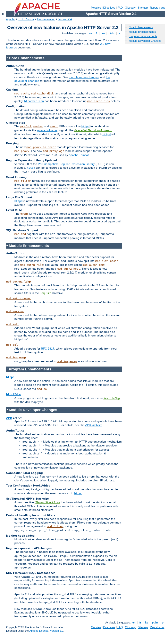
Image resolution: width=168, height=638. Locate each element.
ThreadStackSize (47, 502)
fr (97, 33)
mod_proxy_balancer (41, 147)
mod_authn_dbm (93, 265)
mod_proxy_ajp (53, 151)
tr (119, 33)
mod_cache (21, 93)
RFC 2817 (47, 348)
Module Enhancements (142, 31)
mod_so (42, 389)
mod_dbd (20, 234)
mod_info (12, 324)
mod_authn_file (31, 265)
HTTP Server (26, 19)
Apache (10, 19)
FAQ (120, 7)
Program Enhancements (143, 36)
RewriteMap (111, 398)
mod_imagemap (16, 357)
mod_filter (22, 181)
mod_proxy (21, 151)
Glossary (130, 7)
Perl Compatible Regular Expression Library (66, 164)
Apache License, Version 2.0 (46, 630)
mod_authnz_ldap (18, 281)
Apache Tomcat (79, 155)
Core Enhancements (141, 27)
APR (9, 417)
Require (45, 293)
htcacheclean (34, 101)
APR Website (93, 425)
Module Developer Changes (145, 40)
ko (103, 33)
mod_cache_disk (42, 93)
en (90, 33)
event (54, 126)
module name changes (84, 77)
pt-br (111, 33)
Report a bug (157, 7)
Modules (96, 7)
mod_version (15, 311)
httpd (85, 126)
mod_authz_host (68, 268)
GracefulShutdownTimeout (93, 130)
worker (38, 126)
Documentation (46, 19)
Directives (109, 7)
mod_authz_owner (18, 298)
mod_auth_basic (106, 261)
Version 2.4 (65, 19)
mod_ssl (12, 344)
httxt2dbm (13, 394)
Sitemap (143, 7)
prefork (26, 126)
